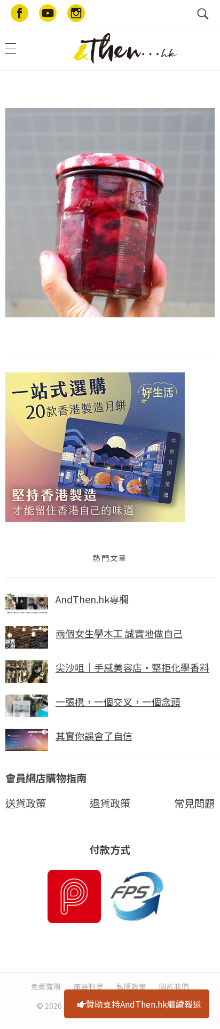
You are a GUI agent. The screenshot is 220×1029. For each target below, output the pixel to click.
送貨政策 (25, 803)
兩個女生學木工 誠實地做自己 (119, 633)
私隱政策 (131, 986)
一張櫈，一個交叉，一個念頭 (118, 701)
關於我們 (174, 986)
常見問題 (194, 803)
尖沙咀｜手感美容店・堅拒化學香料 (132, 667)
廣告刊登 (89, 986)
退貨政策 (110, 803)
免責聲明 (46, 986)
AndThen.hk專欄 (92, 599)
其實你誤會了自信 (94, 736)
